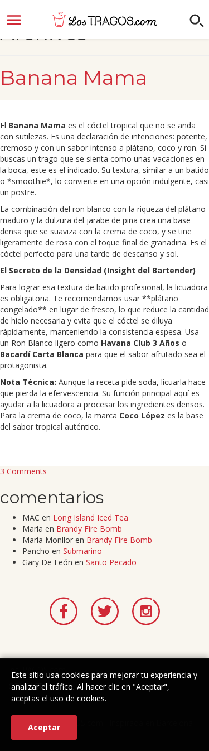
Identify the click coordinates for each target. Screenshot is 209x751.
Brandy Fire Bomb (89, 528)
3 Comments (23, 471)
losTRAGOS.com (105, 19)
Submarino (82, 551)
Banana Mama (73, 77)
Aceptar (44, 727)
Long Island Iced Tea (90, 517)
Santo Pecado (111, 562)
